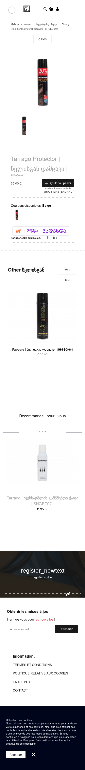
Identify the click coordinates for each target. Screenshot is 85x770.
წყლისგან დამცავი (46, 24)
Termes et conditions (32, 664)
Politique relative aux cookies (40, 673)
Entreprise (23, 681)
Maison (15, 24)
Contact (20, 690)
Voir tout (67, 271)
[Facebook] (48, 238)
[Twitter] (55, 238)
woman (27, 24)
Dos (44, 39)
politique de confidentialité (21, 743)
